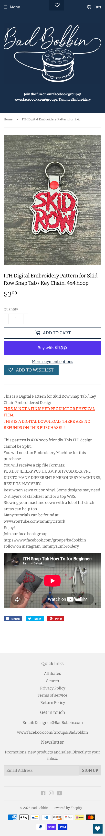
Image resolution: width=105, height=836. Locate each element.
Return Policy (52, 702)
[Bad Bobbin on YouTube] (59, 793)
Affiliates (52, 673)
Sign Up (90, 770)
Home (8, 119)
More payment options (52, 361)
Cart (97, 7)
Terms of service (52, 695)
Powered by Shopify (67, 808)
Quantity (11, 309)
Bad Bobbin (39, 808)
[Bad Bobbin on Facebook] (43, 793)
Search (52, 680)
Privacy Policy (52, 688)
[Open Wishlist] (98, 829)
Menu (15, 7)
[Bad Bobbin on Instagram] (51, 793)
